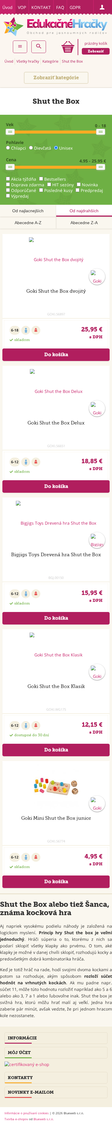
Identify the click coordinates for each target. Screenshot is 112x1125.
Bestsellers (55, 179)
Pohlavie (15, 142)
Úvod (7, 7)
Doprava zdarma (27, 185)
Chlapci (18, 148)
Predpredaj (92, 190)
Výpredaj (20, 196)
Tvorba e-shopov (16, 1119)
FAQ (60, 7)
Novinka (90, 185)
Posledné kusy (58, 190)
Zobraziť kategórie (56, 77)
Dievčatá (42, 148)
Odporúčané (23, 190)
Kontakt (41, 7)
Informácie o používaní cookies (26, 1113)
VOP (22, 7)
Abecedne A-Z (28, 222)
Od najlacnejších (28, 210)
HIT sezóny (63, 185)
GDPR (75, 7)
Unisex (66, 148)
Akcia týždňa (23, 179)
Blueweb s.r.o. (43, 1119)
